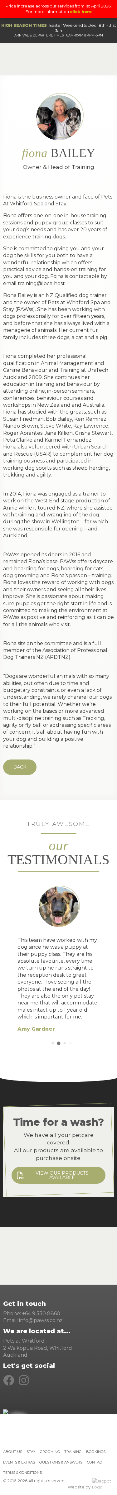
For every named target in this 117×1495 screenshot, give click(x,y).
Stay (31, 1451)
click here (81, 11)
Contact (95, 1462)
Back (19, 767)
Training (72, 1451)
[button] (52, 1043)
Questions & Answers (60, 1462)
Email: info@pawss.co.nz (33, 1320)
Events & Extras (19, 1462)
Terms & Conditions (22, 1472)
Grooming (50, 1451)
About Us (12, 1451)
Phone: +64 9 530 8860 (31, 1313)
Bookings (95, 1451)
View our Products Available (62, 1175)
